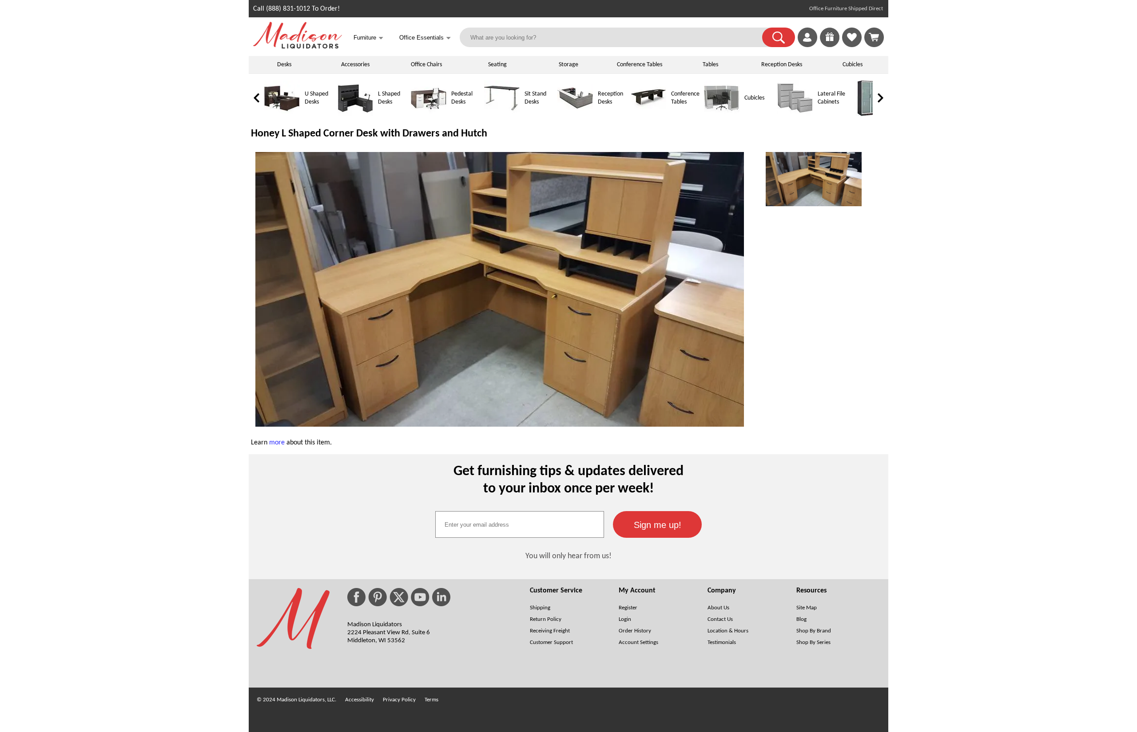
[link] (874, 37)
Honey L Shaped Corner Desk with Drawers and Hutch (369, 133)
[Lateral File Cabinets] (795, 114)
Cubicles (853, 64)
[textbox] (519, 524)
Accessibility (359, 700)
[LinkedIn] (441, 597)
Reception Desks (781, 64)
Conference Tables (639, 64)
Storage (568, 64)
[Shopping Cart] (874, 37)
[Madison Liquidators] (297, 46)
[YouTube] (420, 597)
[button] (778, 37)
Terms (431, 700)
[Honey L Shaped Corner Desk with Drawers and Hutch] (499, 424)
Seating (497, 64)
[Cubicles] (721, 114)
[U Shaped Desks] (282, 114)
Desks (284, 64)
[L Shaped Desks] (355, 114)
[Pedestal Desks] (428, 114)
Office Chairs (426, 64)
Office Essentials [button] (425, 38)
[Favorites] (852, 45)
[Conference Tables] (648, 114)
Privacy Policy (399, 700)
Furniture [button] (368, 38)
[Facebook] (356, 597)
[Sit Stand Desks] (502, 114)
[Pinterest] (377, 597)
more (277, 442)
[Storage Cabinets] (868, 114)
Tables (710, 64)
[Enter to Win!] (829, 45)
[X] (399, 597)
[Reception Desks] (575, 114)
